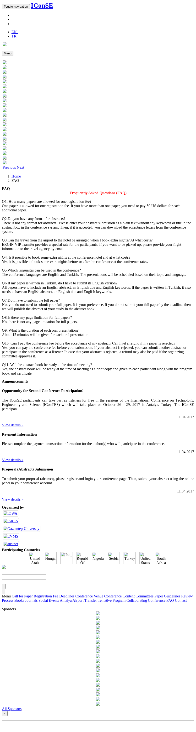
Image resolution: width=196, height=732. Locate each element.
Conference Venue (89, 596)
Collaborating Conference (145, 600)
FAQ (170, 600)
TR (14, 36)
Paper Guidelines (167, 596)
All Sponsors (12, 709)
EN (14, 32)
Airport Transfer (84, 600)
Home (16, 176)
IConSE (42, 5)
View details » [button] (12, 425)
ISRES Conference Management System (97, 725)
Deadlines (66, 596)
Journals (31, 600)
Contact (181, 600)
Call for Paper (22, 596)
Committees (144, 596)
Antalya (66, 600)
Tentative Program (111, 600)
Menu (7, 53)
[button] (10, 167)
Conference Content (119, 596)
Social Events (48, 600)
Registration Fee (46, 596)
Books (19, 600)
